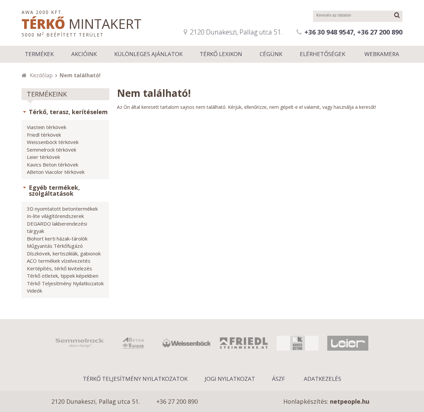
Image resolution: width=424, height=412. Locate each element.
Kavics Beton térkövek (52, 164)
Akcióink (84, 54)
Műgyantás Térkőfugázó (55, 245)
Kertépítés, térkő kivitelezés (59, 268)
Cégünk (271, 54)
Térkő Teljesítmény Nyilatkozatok (65, 283)
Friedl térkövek (44, 134)
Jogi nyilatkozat (230, 378)
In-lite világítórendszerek (55, 216)
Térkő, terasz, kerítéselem (68, 112)
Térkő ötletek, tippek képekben (62, 275)
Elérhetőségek (322, 54)
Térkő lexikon (221, 54)
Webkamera (381, 54)
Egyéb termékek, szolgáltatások (54, 190)
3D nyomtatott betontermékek (62, 208)
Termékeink (47, 94)
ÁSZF (278, 378)
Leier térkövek (43, 157)
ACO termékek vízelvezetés (58, 260)
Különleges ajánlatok (148, 54)
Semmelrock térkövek (51, 149)
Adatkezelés (322, 378)
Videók (34, 290)
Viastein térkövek (46, 127)
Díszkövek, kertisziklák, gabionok (64, 253)
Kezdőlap (41, 75)
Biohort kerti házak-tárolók (57, 238)
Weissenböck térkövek (53, 142)
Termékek (39, 54)
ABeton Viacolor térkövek (55, 172)
